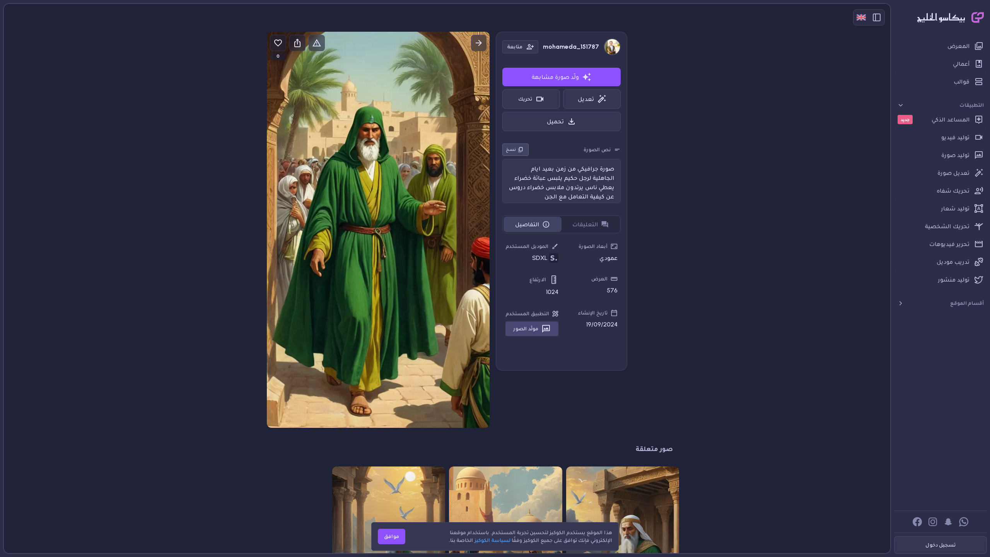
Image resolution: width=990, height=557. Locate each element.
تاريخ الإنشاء (593, 312)
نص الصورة (597, 149)
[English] (861, 17)
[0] (278, 43)
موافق (391, 536)
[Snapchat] (948, 521)
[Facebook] (917, 521)
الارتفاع (537, 279)
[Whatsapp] (963, 521)
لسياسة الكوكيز (492, 540)
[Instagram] (932, 521)
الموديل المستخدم (527, 246)
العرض (599, 278)
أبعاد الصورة (593, 246)
